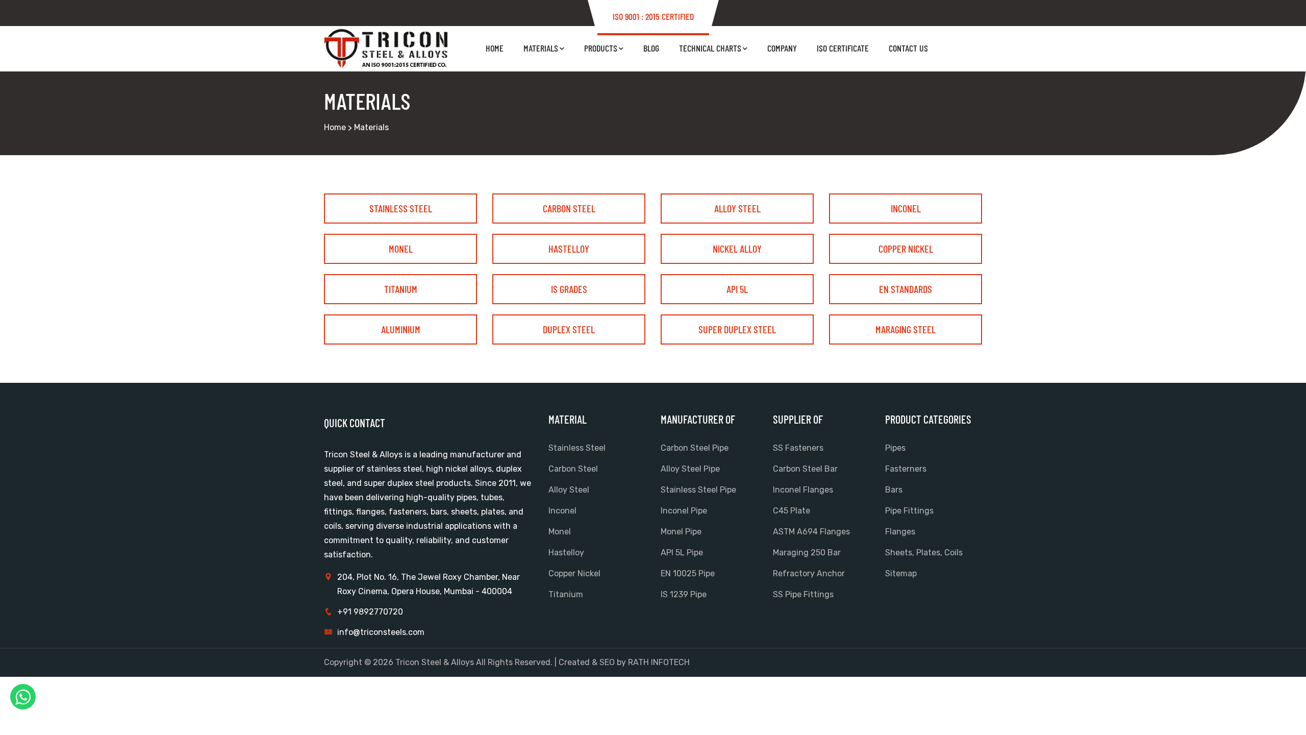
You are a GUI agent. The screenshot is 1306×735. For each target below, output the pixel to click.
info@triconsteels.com (380, 632)
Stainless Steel (400, 208)
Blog (651, 48)
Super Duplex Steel (737, 329)
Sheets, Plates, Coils (924, 552)
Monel (401, 248)
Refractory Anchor (809, 573)
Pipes (895, 448)
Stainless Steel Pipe (698, 490)
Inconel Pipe (684, 511)
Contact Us (908, 48)
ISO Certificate (843, 48)
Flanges (900, 531)
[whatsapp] (23, 696)
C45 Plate (791, 511)
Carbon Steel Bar (805, 469)
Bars (893, 490)
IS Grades (569, 289)
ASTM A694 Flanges (811, 531)
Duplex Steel (569, 329)
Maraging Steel (905, 329)
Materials (540, 48)
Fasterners (905, 469)
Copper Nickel (905, 248)
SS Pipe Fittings (803, 594)
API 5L (737, 289)
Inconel (906, 208)
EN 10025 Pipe (688, 573)
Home (495, 48)
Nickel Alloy (737, 248)
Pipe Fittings (909, 511)
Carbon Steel (569, 208)
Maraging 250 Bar (807, 552)
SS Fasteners (798, 448)
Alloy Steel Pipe (690, 469)
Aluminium (400, 329)
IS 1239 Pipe (684, 594)
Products (600, 48)
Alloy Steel (737, 208)
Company (782, 48)
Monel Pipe (681, 531)
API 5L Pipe (682, 552)
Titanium (400, 289)
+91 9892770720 (370, 612)
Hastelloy (568, 248)
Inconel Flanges (803, 490)
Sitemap (901, 573)
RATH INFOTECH (659, 662)
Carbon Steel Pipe (695, 448)
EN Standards (905, 289)
